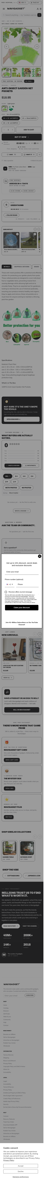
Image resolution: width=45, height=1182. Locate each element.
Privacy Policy (8, 1160)
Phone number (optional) (14, 579)
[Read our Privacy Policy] (38, 595)
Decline (21, 1171)
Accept (20, 1166)
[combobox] (9, 584)
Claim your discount (22, 607)
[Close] (39, 556)
